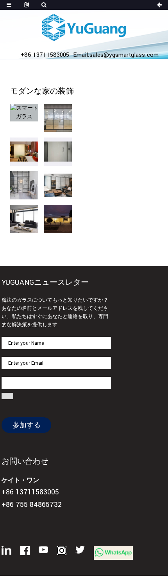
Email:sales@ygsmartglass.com (116, 55)
